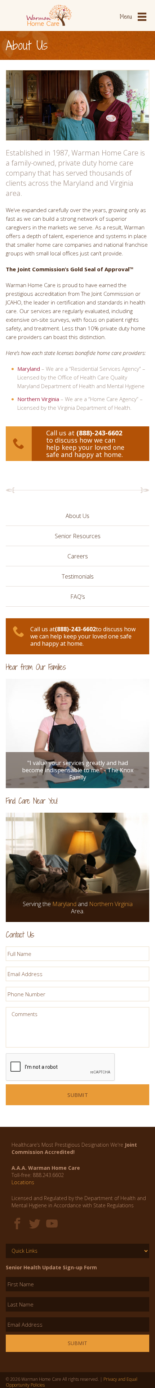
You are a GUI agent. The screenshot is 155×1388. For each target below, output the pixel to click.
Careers (77, 556)
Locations (23, 1182)
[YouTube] (52, 1223)
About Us (77, 516)
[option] (77, 725)
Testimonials (78, 576)
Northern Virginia (38, 399)
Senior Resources (78, 536)
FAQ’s (77, 597)
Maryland (28, 368)
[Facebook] (17, 1223)
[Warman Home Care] (49, 7)
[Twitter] (34, 1223)
